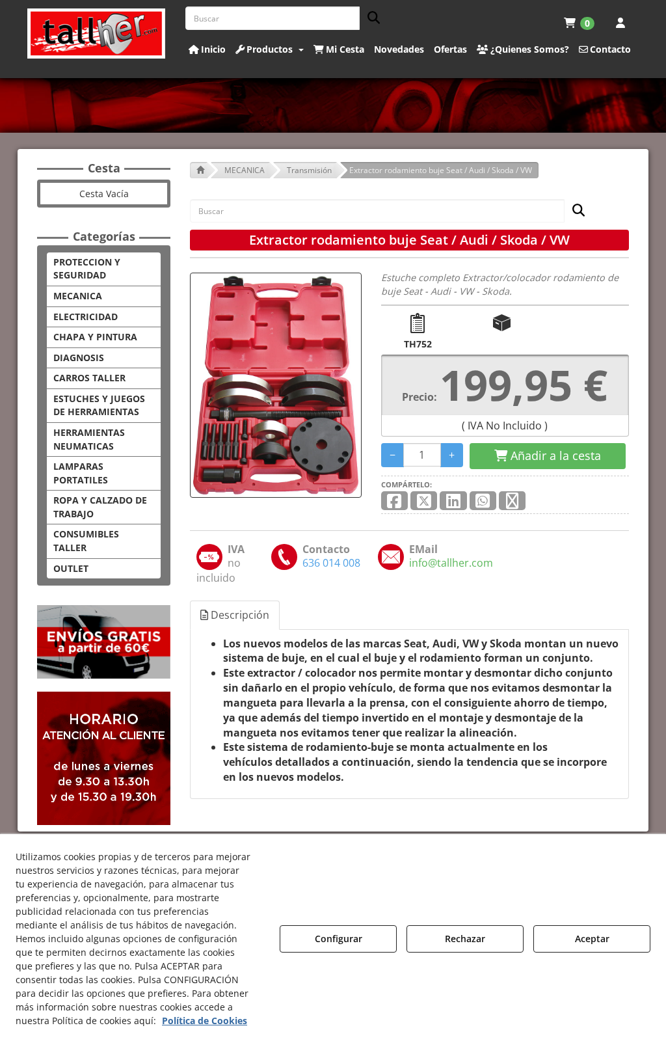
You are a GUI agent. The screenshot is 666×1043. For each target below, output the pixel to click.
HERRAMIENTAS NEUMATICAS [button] (89, 439)
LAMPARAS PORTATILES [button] (80, 473)
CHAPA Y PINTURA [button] (95, 337)
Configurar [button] (338, 938)
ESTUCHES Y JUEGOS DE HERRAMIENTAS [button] (99, 405)
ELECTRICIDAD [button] (85, 316)
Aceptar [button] (592, 938)
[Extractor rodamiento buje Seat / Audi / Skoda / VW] (275, 385)
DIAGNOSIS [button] (78, 357)
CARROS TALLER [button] (89, 378)
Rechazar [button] (465, 938)
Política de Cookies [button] (204, 1020)
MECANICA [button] (77, 296)
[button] (96, 33)
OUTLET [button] (70, 568)
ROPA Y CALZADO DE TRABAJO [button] (100, 507)
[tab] (235, 615)
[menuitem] (579, 23)
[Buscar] (369, 19)
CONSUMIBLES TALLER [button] (86, 541)
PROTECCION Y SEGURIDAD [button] (86, 269)
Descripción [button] (238, 615)
